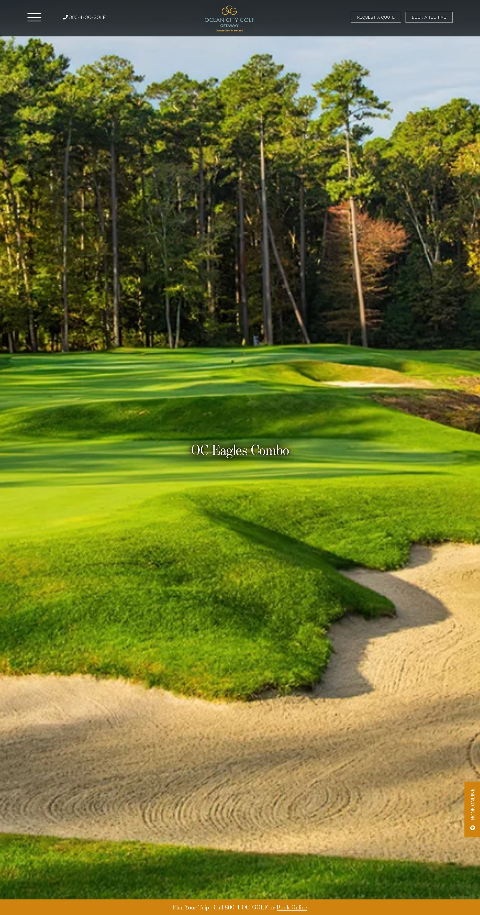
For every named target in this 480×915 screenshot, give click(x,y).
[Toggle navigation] (34, 17)
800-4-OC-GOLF (87, 17)
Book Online (292, 907)
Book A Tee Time (429, 17)
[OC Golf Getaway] (229, 19)
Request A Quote (376, 17)
